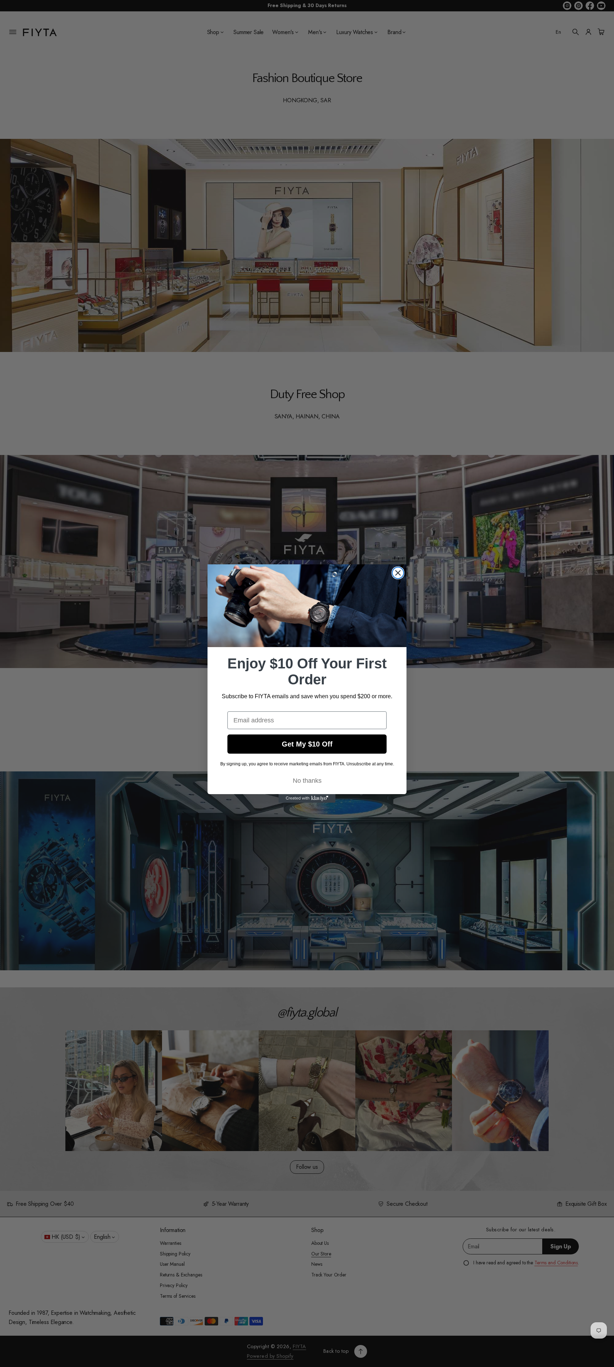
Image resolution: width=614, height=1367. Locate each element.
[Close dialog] (398, 573)
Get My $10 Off (307, 744)
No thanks (307, 780)
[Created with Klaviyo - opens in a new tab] (307, 798)
